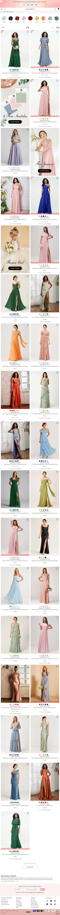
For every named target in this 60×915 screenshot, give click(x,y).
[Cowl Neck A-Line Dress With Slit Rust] (44, 782)
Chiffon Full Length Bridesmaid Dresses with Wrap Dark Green (15, 854)
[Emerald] (47, 314)
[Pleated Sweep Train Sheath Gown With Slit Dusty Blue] (15, 440)
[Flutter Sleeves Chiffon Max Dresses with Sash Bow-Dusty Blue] (44, 49)
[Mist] (12, 167)
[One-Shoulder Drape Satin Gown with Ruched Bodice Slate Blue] (15, 782)
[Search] (5, 9)
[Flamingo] (16, 410)
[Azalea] (10, 704)
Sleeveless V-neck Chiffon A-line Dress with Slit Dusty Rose (15, 560)
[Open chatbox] (57, 912)
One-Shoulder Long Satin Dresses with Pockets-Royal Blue (44, 219)
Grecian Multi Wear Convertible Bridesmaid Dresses (15, 219)
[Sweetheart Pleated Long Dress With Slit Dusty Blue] (44, 684)
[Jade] (10, 70)
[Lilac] (16, 167)
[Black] (45, 557)
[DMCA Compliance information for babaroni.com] (27, 912)
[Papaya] (10, 363)
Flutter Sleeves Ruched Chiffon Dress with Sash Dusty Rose (44, 268)
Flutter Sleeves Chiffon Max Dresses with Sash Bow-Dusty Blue (45, 73)
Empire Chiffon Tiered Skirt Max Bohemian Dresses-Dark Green (15, 73)
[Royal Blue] (47, 70)
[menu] (1, 9)
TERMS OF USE (33, 892)
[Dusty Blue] (43, 70)
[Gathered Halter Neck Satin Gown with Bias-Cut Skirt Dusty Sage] (44, 734)
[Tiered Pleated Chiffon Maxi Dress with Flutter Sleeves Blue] (44, 440)
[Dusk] (45, 119)
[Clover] (45, 314)
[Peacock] (16, 70)
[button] (4, 18)
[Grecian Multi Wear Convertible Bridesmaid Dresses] (15, 196)
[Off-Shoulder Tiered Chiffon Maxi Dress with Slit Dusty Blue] (15, 734)
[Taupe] (43, 557)
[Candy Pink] (18, 167)
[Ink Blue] (18, 70)
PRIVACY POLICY (40, 892)
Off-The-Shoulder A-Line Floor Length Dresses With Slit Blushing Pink (44, 610)
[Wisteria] (47, 119)
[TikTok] (47, 904)
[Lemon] (40, 410)
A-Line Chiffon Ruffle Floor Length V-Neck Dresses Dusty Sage (45, 413)
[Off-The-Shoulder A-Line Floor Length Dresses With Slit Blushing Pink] (44, 586)
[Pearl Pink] (40, 119)
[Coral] (41, 119)
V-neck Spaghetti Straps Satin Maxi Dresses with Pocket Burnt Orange (15, 414)
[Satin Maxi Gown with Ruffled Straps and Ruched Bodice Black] (44, 537)
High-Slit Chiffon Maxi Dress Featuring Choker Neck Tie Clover (45, 513)
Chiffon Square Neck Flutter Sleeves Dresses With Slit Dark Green (15, 513)
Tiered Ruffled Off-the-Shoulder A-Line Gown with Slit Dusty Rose (45, 366)
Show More (30, 867)
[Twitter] (54, 904)
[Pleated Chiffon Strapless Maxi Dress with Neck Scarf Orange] (15, 342)
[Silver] (41, 557)
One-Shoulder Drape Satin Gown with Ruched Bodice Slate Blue (15, 805)
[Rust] (10, 410)
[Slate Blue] (12, 70)
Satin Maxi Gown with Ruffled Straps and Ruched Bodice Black (45, 560)
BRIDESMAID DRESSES (8, 11)
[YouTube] (51, 904)
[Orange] (14, 363)
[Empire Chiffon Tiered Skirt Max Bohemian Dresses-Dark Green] (15, 49)
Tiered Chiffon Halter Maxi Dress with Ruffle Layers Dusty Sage (15, 658)
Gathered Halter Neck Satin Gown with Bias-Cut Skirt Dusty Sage (44, 758)
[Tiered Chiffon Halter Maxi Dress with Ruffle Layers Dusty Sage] (15, 635)
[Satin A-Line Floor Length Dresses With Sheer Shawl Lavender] (15, 147)
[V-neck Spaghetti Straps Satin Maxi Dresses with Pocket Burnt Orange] (15, 390)
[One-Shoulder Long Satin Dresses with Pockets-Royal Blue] (44, 196)
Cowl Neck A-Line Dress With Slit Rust (45, 805)
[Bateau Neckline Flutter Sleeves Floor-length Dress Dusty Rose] (44, 635)
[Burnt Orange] (14, 410)
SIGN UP (43, 889)
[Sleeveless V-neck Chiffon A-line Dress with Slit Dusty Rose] (15, 537)
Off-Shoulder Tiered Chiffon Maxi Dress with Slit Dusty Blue (15, 758)
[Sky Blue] (10, 167)
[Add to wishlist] (28, 32)
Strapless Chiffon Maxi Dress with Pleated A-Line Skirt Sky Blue (15, 609)
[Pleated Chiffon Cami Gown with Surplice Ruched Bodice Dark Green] (15, 293)
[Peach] (41, 314)
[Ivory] (47, 557)
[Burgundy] (41, 802)
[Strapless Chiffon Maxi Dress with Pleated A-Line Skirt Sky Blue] (15, 586)
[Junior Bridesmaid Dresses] (44, 152)
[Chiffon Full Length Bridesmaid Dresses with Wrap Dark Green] (15, 831)
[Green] (47, 510)
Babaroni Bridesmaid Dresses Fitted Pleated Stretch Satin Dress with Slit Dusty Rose (15, 708)
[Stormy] (41, 70)
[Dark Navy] (45, 70)
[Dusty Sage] (43, 314)
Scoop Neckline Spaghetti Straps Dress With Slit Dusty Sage (44, 317)
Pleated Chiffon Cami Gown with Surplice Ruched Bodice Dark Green (15, 318)
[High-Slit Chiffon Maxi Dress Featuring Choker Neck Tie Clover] (44, 489)
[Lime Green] (45, 410)
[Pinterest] (54, 900)
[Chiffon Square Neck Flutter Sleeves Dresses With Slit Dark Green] (15, 489)
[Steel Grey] (40, 557)
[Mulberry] (16, 704)
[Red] (12, 410)
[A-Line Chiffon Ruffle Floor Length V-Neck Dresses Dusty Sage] (44, 390)
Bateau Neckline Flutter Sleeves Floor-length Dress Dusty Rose (44, 658)
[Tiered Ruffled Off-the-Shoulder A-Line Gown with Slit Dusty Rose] (44, 342)
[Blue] (43, 461)
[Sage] (41, 410)
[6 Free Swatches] (15, 103)
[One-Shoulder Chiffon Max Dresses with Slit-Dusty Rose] (44, 98)
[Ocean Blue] (45, 216)
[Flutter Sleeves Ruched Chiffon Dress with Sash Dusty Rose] (44, 244)
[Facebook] (47, 900)
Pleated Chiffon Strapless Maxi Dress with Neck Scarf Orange (15, 366)
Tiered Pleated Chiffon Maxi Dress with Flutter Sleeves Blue (44, 464)
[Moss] (45, 510)
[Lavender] (14, 167)
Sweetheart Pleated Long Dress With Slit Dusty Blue (45, 707)
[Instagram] (51, 900)
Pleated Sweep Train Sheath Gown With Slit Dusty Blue (15, 464)
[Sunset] (12, 363)
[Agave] (41, 510)
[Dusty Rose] (43, 119)
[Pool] (47, 216)
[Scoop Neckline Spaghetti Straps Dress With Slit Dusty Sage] (44, 293)
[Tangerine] (40, 314)
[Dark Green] (14, 70)
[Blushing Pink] (43, 606)
